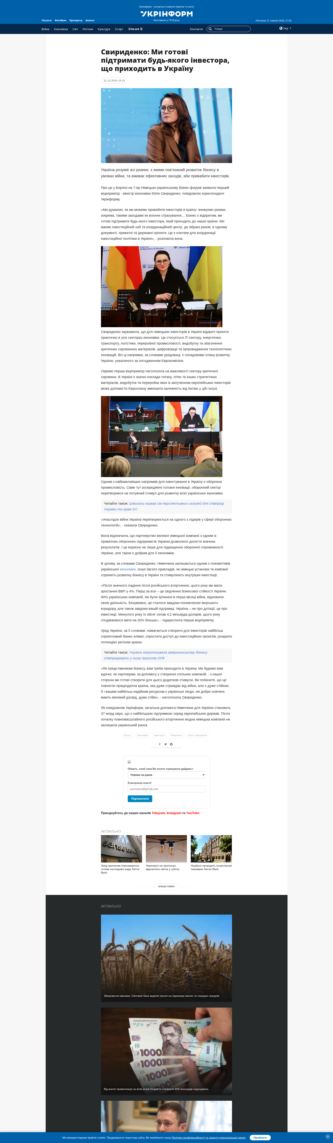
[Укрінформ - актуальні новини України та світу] (166, 13)
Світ (75, 29)
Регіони (88, 29)
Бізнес (127, 735)
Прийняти (260, 1137)
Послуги (47, 20)
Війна (46, 29)
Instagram (174, 813)
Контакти (196, 29)
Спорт (119, 29)
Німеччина (176, 735)
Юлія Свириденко (197, 735)
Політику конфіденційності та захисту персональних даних (209, 1137)
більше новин (166, 886)
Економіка (61, 29)
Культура (104, 29)
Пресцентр (75, 20)
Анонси (90, 20)
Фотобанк (60, 20)
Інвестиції (159, 735)
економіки (128, 569)
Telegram (158, 813)
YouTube (192, 813)
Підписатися (140, 798)
